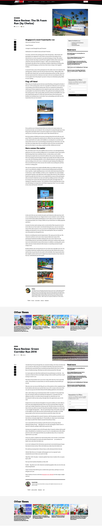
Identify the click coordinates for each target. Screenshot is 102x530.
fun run (32, 300)
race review (37, 300)
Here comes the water (75, 45)
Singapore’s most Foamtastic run (77, 42)
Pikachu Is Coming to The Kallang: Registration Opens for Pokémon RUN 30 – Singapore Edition (41, 327)
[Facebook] (15, 42)
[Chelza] (21, 26)
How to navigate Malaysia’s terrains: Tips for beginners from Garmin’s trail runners (76, 58)
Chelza (23, 26)
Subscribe (78, 95)
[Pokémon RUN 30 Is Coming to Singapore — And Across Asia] (60, 320)
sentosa (42, 300)
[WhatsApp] (15, 49)
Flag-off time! (74, 43)
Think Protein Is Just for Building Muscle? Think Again (77, 67)
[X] (15, 44)
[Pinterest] (15, 47)
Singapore (47, 300)
